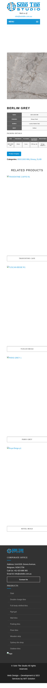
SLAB (39, 159)
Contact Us (23, 579)
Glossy (33, 159)
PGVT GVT (13, 612)
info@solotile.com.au (23, 16)
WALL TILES (13, 618)
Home (19, 37)
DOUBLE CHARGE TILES (18, 599)
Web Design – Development (20, 675)
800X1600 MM (23, 159)
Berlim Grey (26, 37)
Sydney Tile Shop (17, 642)
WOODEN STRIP (15, 636)
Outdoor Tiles (15, 649)
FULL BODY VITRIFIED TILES (19, 606)
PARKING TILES (15, 624)
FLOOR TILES (14, 630)
